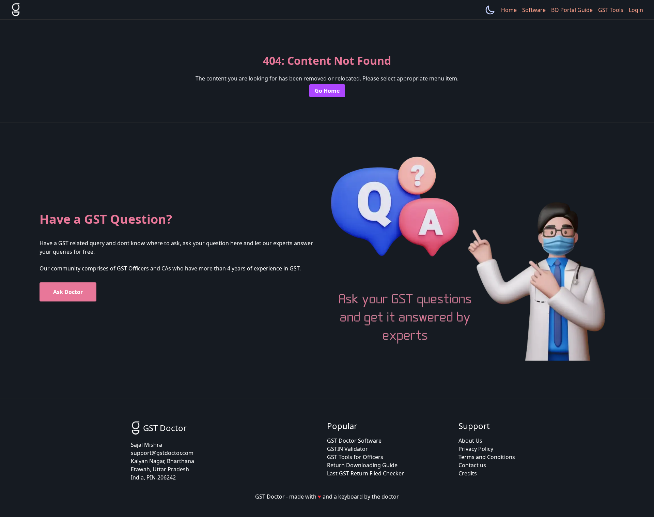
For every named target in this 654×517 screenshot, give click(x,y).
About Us (470, 440)
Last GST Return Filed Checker (365, 473)
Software (534, 10)
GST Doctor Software (354, 440)
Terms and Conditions (486, 457)
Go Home (327, 90)
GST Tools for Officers (355, 457)
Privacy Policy (475, 449)
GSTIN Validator (347, 449)
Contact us (472, 465)
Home (509, 10)
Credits (467, 473)
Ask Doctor (68, 292)
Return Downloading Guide (362, 465)
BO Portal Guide (572, 10)
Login (636, 10)
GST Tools (610, 10)
